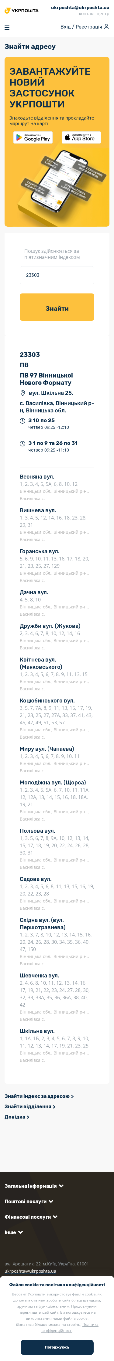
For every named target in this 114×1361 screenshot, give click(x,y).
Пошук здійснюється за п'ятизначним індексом (52, 254)
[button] (33, 1186)
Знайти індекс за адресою (37, 1096)
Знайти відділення (28, 1106)
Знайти (57, 308)
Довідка (15, 1117)
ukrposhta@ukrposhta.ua (30, 1271)
